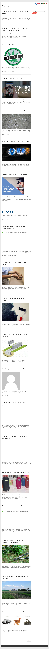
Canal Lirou (6, 5)
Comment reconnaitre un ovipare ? (13, 612)
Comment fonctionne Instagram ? (12, 78)
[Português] (44, 3)
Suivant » (29, 640)
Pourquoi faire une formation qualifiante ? (15, 174)
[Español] (39, 3)
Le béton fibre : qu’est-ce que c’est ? (13, 111)
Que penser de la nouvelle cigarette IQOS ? (16, 472)
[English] (38, 3)
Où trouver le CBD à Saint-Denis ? (13, 45)
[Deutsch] (41, 3)
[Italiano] (43, 3)
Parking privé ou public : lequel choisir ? (14, 402)
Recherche (35, 13)
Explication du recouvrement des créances (15, 208)
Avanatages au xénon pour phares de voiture (16, 141)
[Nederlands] (46, 3)
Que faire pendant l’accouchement (13, 369)
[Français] (36, 3)
